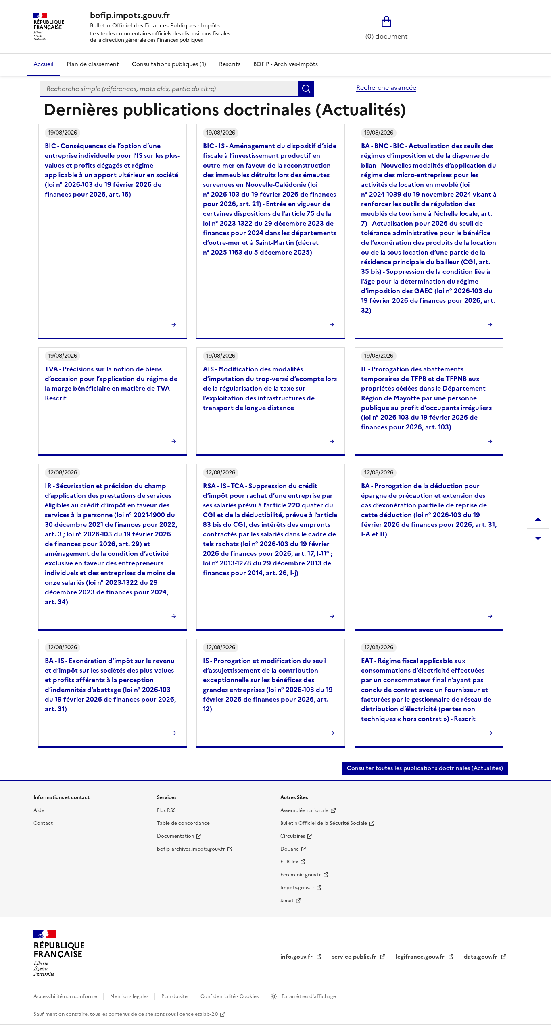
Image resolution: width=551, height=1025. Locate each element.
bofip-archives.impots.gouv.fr (191, 849)
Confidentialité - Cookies (230, 996)
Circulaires (292, 836)
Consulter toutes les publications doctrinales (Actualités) (425, 768)
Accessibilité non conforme (65, 996)
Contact (43, 823)
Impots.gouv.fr (297, 887)
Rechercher (306, 89)
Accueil (43, 64)
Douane (289, 849)
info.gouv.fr (297, 957)
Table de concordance (183, 823)
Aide (38, 810)
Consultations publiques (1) (169, 64)
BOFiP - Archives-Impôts (285, 64)
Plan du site (175, 996)
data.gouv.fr (481, 957)
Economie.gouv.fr (300, 874)
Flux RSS (166, 810)
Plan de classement (93, 64)
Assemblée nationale (304, 810)
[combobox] (169, 89)
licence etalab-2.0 (197, 1014)
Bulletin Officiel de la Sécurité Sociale (323, 823)
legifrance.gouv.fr (421, 957)
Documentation (175, 836)
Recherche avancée (386, 87)
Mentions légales (130, 996)
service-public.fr (355, 957)
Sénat (287, 900)
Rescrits (229, 64)
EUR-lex (289, 862)
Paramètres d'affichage (308, 996)
